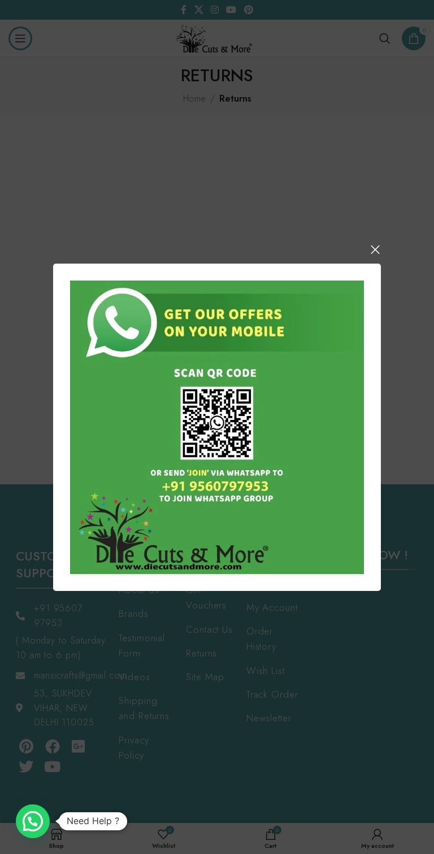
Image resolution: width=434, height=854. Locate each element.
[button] (33, 821)
